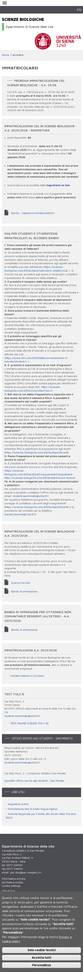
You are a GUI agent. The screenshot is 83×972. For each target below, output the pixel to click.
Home (5, 54)
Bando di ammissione (24, 591)
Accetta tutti (41, 957)
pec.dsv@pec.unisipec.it (24, 872)
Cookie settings (11, 885)
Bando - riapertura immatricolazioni (32, 213)
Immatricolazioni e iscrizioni (27, 675)
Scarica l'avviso (20, 582)
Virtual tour (8, 890)
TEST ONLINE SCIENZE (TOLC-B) (30, 723)
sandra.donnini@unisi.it (19, 514)
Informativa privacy (13, 878)
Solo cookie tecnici (42, 950)
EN (79, 9)
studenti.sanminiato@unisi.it (29, 496)
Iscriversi (18, 54)
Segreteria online (18, 804)
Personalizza (41, 965)
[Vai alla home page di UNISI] (58, 47)
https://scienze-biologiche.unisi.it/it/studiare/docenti (36, 452)
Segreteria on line (58, 185)
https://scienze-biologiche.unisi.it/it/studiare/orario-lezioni (39, 477)
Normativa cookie (12, 882)
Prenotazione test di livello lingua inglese (32, 808)
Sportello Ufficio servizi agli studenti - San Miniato (34, 780)
